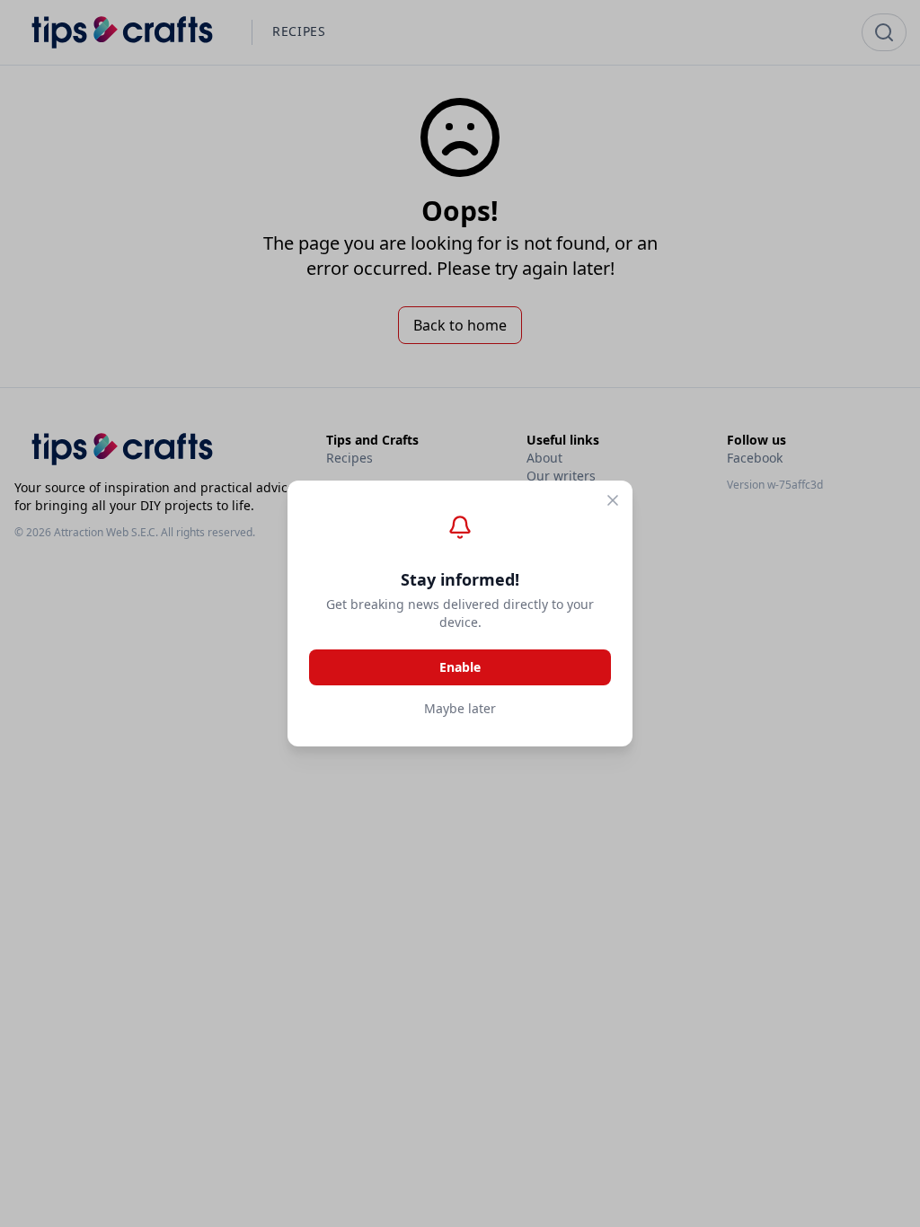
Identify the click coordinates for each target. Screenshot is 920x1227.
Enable (460, 666)
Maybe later (460, 708)
